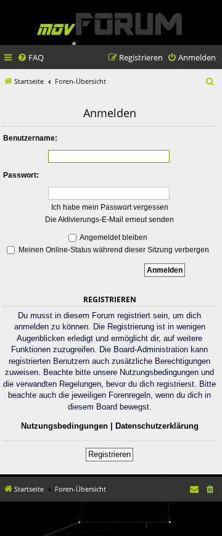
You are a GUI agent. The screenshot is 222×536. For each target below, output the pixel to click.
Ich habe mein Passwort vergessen (109, 207)
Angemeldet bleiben (112, 237)
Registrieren (109, 454)
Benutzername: (30, 138)
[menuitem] (30, 58)
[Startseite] (109, 24)
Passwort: (21, 175)
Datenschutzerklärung (157, 426)
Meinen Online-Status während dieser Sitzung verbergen (113, 249)
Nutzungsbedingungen (64, 426)
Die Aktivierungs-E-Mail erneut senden (109, 219)
